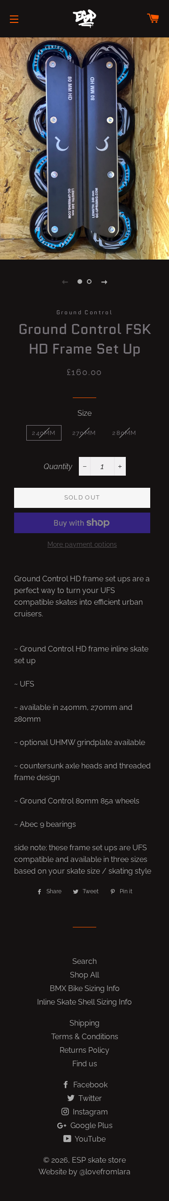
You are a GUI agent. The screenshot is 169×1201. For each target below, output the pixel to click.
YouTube (89, 1139)
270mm (84, 432)
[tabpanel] (84, 147)
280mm (124, 432)
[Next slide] (104, 281)
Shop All (84, 974)
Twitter (89, 1098)
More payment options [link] (82, 544)
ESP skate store (99, 1160)
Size (84, 413)
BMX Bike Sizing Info (85, 988)
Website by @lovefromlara (84, 1171)
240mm (44, 432)
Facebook (89, 1084)
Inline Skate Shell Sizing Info (84, 1002)
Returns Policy (84, 1050)
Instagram (89, 1111)
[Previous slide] (64, 281)
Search (84, 961)
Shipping (84, 1023)
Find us (84, 1063)
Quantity (58, 466)
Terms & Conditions (84, 1036)
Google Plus (91, 1125)
